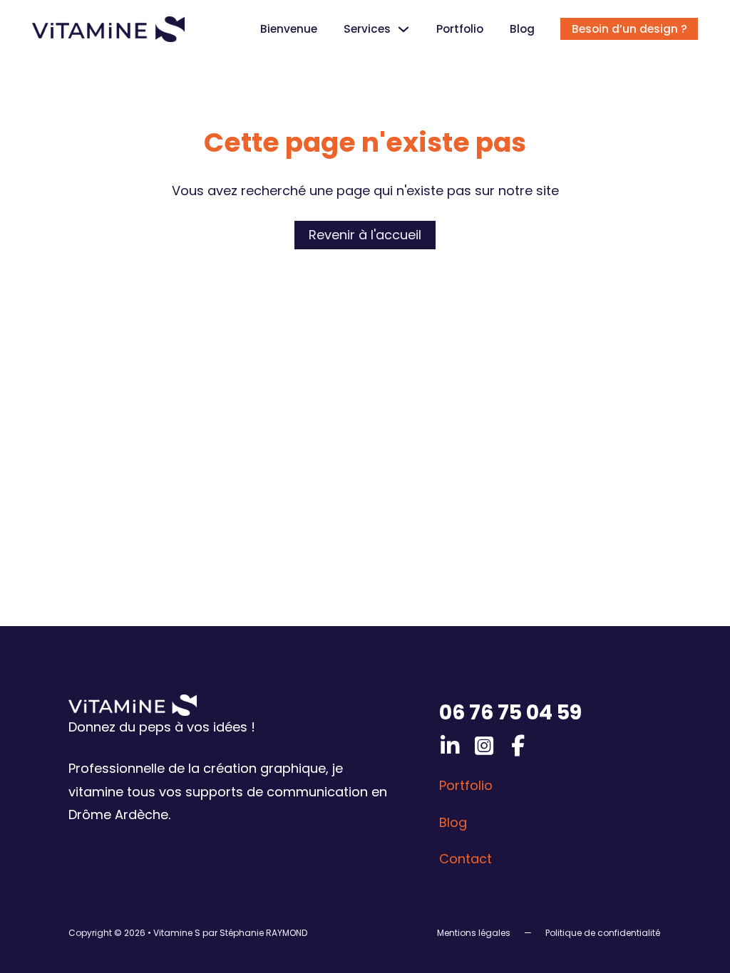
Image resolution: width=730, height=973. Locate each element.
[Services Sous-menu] (403, 29)
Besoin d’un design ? (629, 28)
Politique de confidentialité (602, 933)
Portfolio (459, 28)
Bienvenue (288, 28)
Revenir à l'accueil (365, 235)
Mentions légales (473, 933)
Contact (465, 859)
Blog (522, 28)
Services (367, 28)
